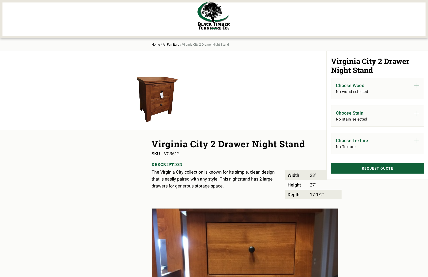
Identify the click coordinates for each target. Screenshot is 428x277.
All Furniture (171, 44)
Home (156, 44)
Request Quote (377, 168)
